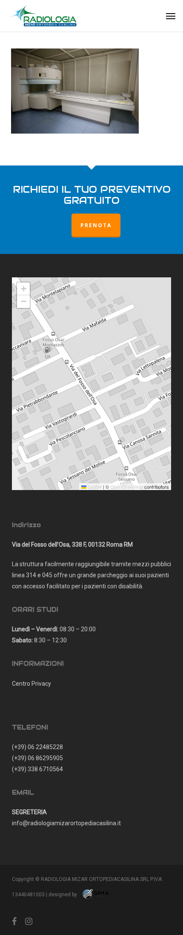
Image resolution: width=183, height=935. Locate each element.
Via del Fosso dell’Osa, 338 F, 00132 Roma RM (72, 544)
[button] (170, 15)
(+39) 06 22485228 (37, 747)
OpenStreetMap (126, 486)
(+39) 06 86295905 (37, 758)
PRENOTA (96, 225)
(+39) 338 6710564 (37, 769)
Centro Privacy (31, 683)
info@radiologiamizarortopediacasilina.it (66, 823)
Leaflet (94, 486)
